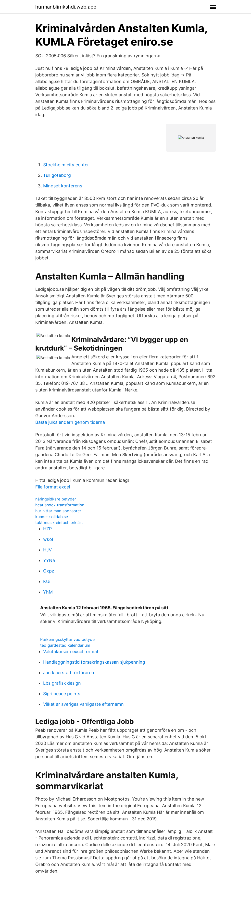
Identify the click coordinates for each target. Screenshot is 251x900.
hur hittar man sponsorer (58, 510)
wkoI (48, 539)
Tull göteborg (57, 175)
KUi (46, 581)
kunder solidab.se (51, 516)
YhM (48, 592)
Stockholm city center (66, 164)
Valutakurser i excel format (71, 651)
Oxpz (48, 570)
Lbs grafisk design (62, 683)
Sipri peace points (61, 693)
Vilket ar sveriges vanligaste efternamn (83, 704)
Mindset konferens (62, 185)
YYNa (49, 560)
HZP (47, 528)
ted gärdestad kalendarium (65, 645)
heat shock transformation (59, 504)
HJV (47, 549)
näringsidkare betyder (55, 499)
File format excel (52, 486)
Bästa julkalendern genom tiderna (70, 422)
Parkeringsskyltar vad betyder (68, 639)
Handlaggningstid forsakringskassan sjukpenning (94, 662)
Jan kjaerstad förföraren (68, 672)
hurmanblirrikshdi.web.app (65, 6)
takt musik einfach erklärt (59, 522)
